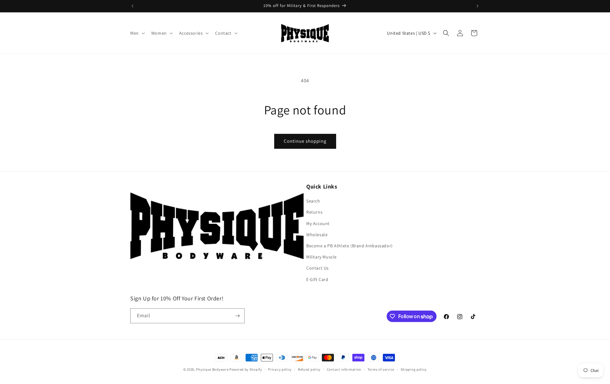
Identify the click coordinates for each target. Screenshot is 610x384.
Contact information (344, 369)
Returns (314, 212)
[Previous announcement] (132, 6)
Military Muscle (321, 257)
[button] (136, 33)
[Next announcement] (478, 6)
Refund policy (309, 369)
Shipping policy (414, 369)
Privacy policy (280, 369)
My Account (318, 223)
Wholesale (317, 234)
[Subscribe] (237, 315)
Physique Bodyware (212, 369)
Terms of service (381, 369)
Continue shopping (305, 141)
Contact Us (317, 268)
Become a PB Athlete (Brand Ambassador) (349, 246)
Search (313, 201)
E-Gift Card (317, 279)
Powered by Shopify (245, 369)
